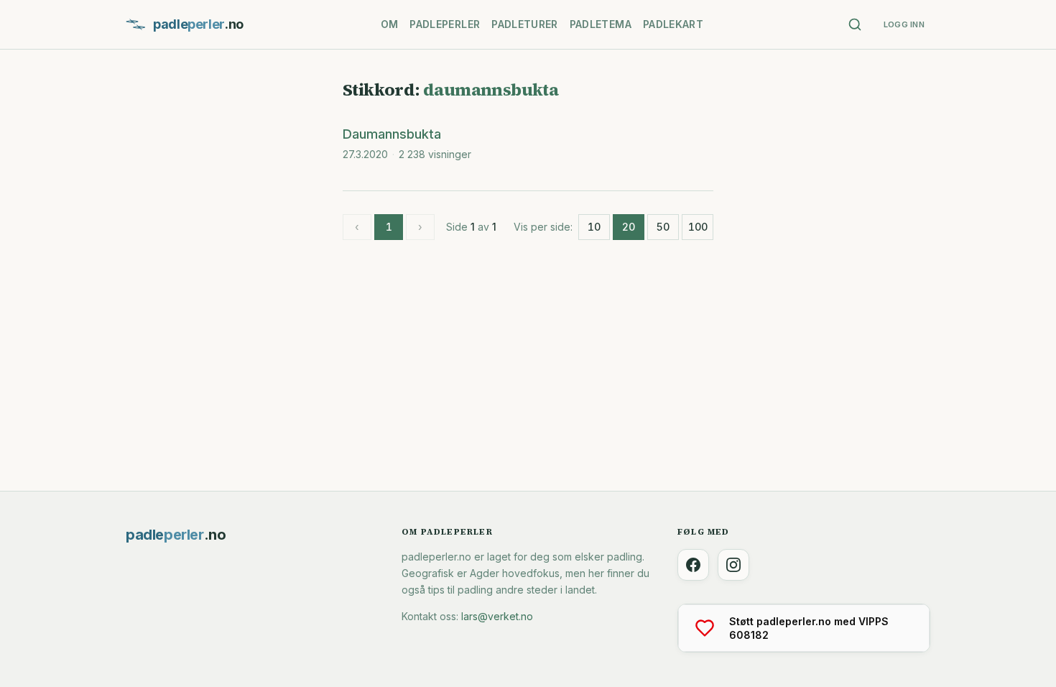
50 (663, 227)
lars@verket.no (497, 616)
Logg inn (904, 24)
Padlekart (673, 24)
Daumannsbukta (392, 134)
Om (390, 24)
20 (628, 227)
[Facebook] (693, 565)
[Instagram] (733, 565)
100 (698, 227)
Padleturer (524, 24)
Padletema (600, 24)
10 (594, 227)
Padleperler (444, 24)
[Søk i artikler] (854, 24)
